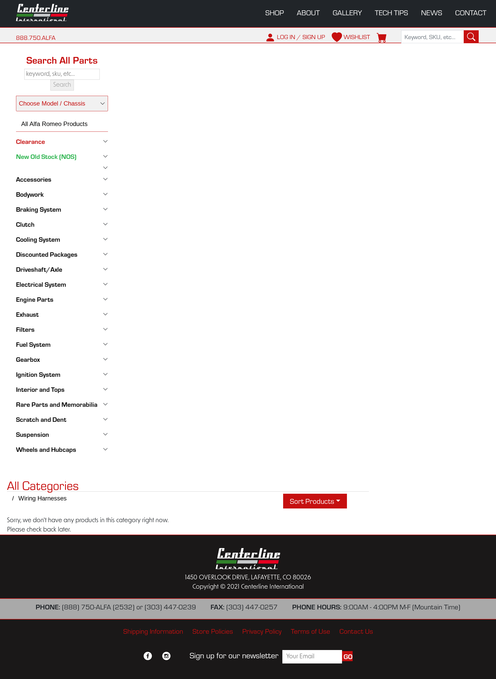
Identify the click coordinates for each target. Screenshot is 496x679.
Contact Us (356, 631)
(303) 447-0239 (170, 606)
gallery (347, 12)
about (308, 12)
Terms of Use (310, 631)
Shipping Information (153, 631)
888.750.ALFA (36, 37)
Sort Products (312, 501)
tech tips (391, 12)
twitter (157, 656)
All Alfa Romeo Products (54, 123)
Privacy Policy (262, 631)
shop (274, 12)
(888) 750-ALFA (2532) (98, 606)
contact (470, 12)
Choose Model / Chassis (52, 103)
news (431, 12)
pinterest (176, 656)
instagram (166, 656)
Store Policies (212, 631)
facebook (148, 656)
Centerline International (46, 12)
